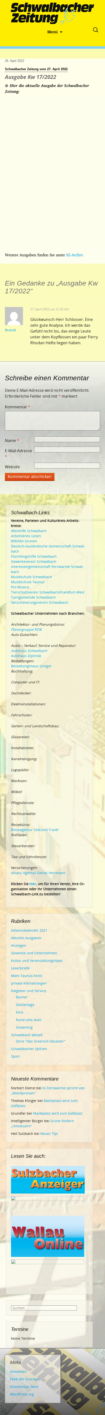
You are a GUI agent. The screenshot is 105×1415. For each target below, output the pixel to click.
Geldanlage (25, 1004)
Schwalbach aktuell (26, 1035)
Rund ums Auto (28, 1019)
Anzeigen (18, 945)
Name (12, 440)
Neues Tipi (49, 1133)
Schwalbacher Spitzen (29, 1048)
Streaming (24, 1027)
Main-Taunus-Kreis (26, 975)
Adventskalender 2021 (29, 930)
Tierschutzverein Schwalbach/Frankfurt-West (47, 592)
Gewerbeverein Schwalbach (33, 561)
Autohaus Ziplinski (26, 655)
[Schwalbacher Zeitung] (52, 14)
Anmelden (18, 1371)
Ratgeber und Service (28, 990)
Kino (19, 1012)
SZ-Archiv (74, 254)
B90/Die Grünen (24, 541)
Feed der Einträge (24, 1379)
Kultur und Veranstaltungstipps (37, 960)
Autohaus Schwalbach (29, 650)
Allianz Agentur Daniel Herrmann (38, 872)
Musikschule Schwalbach (31, 576)
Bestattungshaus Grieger (31, 666)
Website (12, 466)
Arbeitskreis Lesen (26, 536)
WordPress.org (22, 1394)
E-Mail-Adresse (18, 453)
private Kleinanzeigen (29, 983)
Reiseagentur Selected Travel (35, 829)
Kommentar (17, 407)
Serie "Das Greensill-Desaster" (40, 1041)
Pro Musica (20, 587)
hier (33, 883)
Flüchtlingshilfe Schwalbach (34, 556)
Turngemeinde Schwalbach (33, 597)
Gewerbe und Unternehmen (34, 953)
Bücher (22, 997)
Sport (15, 1056)
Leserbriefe (20, 968)
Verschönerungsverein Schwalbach (39, 602)
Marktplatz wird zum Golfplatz (58, 1113)
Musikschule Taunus (28, 582)
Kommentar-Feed (24, 1386)
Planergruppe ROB (26, 629)
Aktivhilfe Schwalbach (29, 530)
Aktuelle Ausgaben (26, 938)
